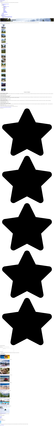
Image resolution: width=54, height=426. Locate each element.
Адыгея (3, 5)
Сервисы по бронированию (5, 14)
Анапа (0, 416)
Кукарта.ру (1, 1)
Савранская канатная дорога (3, 397)
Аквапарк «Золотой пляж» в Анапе (3, 405)
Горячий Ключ (5, 11)
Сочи (0, 417)
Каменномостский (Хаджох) (6, 6)
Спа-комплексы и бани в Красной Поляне (4, 374)
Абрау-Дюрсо (5, 8)
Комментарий (1, 351)
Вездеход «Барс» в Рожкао (2, 366)
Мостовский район (5, 12)
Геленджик (5, 10)
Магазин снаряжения (3, 15)
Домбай (3, 13)
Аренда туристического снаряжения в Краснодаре (7, 16)
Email (1, 347)
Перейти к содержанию (2, 0)
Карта (3, 17)
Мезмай (4, 9)
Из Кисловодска (4, 4)
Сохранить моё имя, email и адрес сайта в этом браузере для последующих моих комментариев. (10, 352)
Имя (0, 346)
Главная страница (2, 18)
